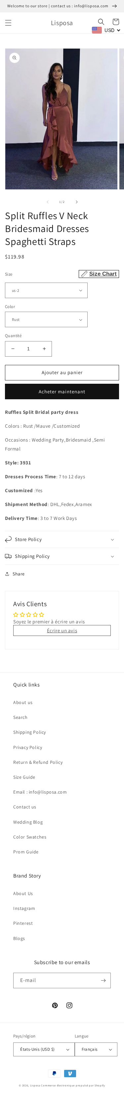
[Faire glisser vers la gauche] (47, 202)
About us (23, 702)
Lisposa (35, 1085)
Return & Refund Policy (37, 762)
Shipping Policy (29, 732)
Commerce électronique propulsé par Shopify (73, 1085)
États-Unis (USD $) (37, 1049)
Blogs (19, 938)
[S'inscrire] (103, 980)
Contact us (24, 807)
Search (20, 717)
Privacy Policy (27, 747)
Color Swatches (29, 837)
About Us (23, 893)
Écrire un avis (62, 630)
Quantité (13, 335)
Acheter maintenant (62, 391)
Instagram (24, 908)
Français (90, 1049)
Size (61, 274)
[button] (8, 23)
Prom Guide (26, 852)
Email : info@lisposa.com (40, 792)
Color (10, 306)
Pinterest (23, 923)
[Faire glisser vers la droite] (76, 202)
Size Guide (24, 777)
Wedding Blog (28, 822)
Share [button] (19, 574)
